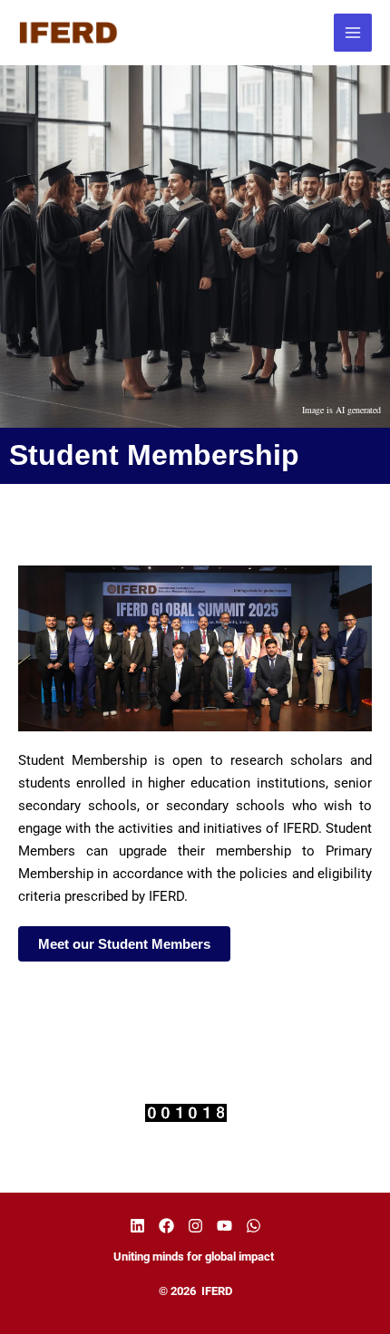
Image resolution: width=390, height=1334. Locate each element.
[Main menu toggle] (353, 33)
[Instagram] (195, 1225)
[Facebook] (166, 1225)
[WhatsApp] (253, 1225)
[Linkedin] (137, 1225)
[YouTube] (224, 1225)
